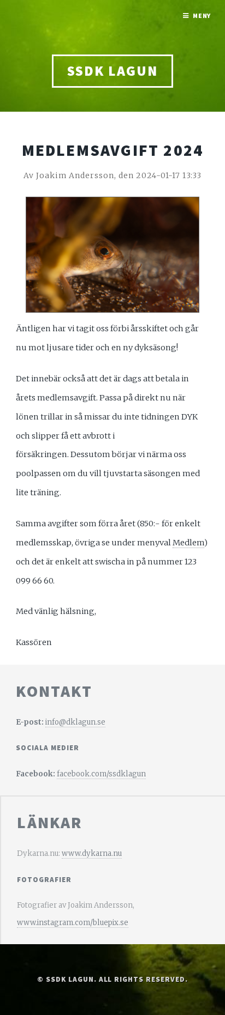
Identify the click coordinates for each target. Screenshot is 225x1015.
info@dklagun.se (75, 722)
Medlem (188, 543)
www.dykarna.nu (92, 853)
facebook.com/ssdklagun (101, 774)
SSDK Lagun (112, 71)
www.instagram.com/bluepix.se (72, 922)
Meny (202, 15)
